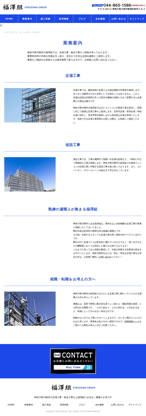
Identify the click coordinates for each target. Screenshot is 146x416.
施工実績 (45, 18)
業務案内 (27, 18)
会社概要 (100, 18)
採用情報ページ (131, 321)
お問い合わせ (118, 18)
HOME (9, 18)
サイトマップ (137, 18)
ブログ (82, 18)
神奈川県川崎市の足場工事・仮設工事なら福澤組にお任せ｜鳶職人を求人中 (73, 397)
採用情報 (64, 18)
